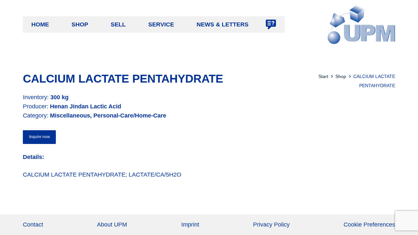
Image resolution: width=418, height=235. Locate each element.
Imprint (190, 224)
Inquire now (39, 136)
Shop (340, 76)
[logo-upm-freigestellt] (361, 24)
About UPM (112, 224)
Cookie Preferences (369, 224)
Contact (33, 224)
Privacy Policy (271, 224)
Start (323, 76)
